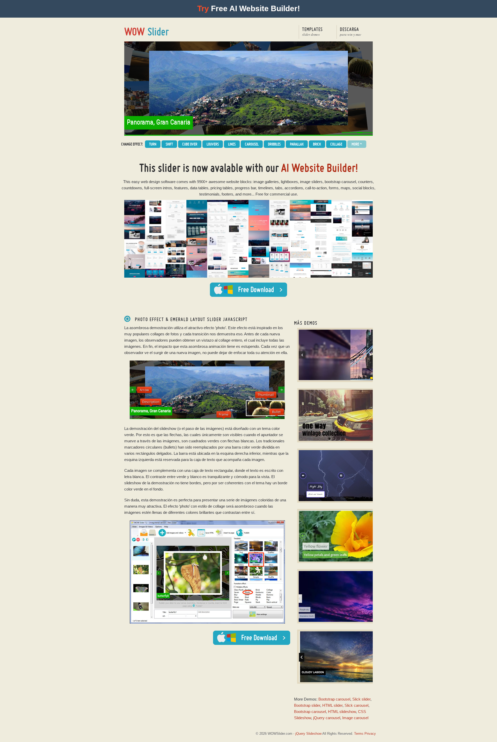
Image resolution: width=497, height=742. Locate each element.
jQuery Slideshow (308, 734)
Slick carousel (356, 705)
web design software (158, 181)
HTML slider (332, 705)
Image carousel (355, 718)
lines (232, 144)
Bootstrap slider (307, 705)
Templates (312, 31)
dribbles (274, 144)
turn (152, 144)
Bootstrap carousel (334, 699)
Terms (358, 734)
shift (169, 144)
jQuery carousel (326, 718)
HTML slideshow (342, 711)
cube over (189, 144)
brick (317, 144)
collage (336, 144)
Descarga (350, 31)
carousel (252, 144)
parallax (297, 144)
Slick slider (361, 699)
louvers (213, 144)
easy (135, 181)
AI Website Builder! (319, 168)
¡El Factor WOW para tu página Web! (147, 31)
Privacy (370, 734)
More (357, 144)
